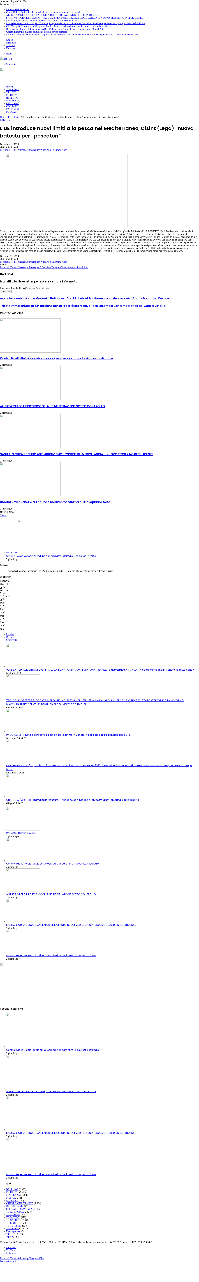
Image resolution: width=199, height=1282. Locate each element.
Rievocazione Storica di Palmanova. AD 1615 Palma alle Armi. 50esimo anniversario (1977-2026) (54, 29)
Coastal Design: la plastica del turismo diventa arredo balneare (36, 31)
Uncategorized (13, 1231)
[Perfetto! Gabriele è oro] (23, 829)
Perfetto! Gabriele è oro (17, 9)
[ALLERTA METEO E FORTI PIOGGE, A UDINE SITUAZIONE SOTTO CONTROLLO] (30, 399)
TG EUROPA (13, 1214)
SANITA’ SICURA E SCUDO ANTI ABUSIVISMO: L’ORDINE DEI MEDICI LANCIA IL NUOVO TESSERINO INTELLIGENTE (74, 17)
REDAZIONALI (14, 1206)
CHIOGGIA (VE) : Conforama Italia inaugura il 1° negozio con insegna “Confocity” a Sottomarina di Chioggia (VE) (73, 800)
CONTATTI (12, 106)
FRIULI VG (12, 95)
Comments (11, 640)
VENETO (11, 92)
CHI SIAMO (12, 103)
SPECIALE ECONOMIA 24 (20, 1209)
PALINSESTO (13, 109)
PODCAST (12, 111)
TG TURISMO (14, 1225)
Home (3, 117)
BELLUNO (12, 97)
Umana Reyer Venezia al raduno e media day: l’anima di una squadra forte (42, 20)
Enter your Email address (12, 288)
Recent (9, 637)
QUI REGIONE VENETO (19, 1203)
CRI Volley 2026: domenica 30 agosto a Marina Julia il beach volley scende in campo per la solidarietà (56, 26)
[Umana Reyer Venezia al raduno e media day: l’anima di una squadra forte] (30, 495)
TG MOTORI (13, 1217)
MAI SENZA (13, 100)
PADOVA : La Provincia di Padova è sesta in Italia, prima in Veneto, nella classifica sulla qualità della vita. (68, 735)
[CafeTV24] (6, 58)
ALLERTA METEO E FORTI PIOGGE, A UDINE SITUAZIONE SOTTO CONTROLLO (52, 15)
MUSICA (11, 1197)
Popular (10, 634)
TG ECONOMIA (15, 1211)
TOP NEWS (12, 89)
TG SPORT (12, 1223)
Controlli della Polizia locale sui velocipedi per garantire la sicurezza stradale (43, 12)
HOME (10, 86)
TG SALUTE (13, 1220)
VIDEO (10, 1237)
